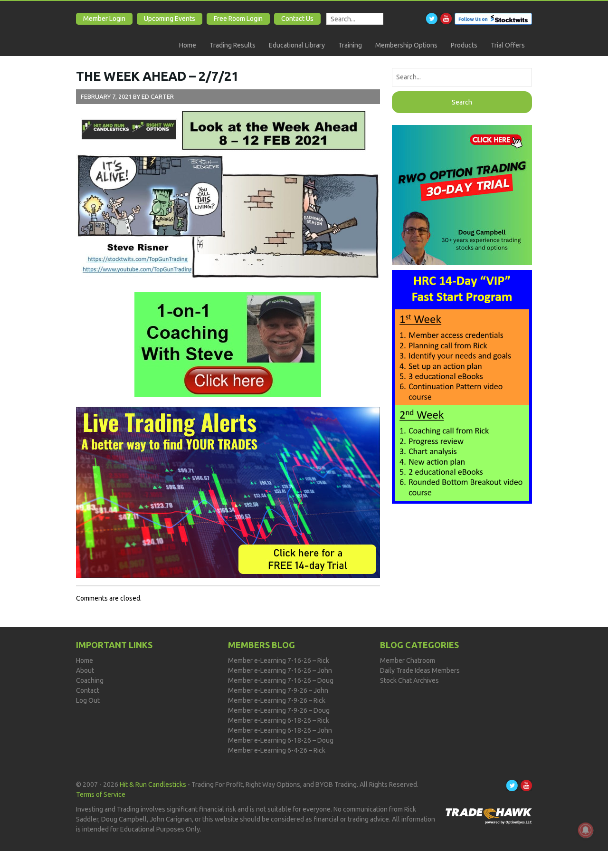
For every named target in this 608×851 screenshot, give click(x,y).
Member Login (104, 18)
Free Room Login (238, 18)
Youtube (446, 18)
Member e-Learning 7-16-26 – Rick (278, 660)
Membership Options (406, 45)
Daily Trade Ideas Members (420, 670)
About (85, 670)
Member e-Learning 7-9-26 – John (278, 690)
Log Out (88, 700)
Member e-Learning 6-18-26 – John (280, 730)
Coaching (90, 680)
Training (350, 45)
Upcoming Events (169, 18)
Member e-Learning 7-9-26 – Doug (279, 710)
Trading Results (232, 45)
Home (187, 45)
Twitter (431, 18)
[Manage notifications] (585, 830)
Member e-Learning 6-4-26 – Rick (276, 750)
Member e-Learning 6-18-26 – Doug (280, 740)
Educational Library (297, 45)
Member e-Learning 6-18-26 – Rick (278, 720)
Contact (87, 690)
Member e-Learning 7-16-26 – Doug (280, 680)
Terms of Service (100, 794)
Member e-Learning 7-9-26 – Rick (276, 700)
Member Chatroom (407, 660)
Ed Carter (158, 96)
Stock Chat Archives (409, 680)
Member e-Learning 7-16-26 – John (280, 670)
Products (464, 45)
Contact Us (297, 18)
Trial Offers (508, 45)
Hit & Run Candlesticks (153, 784)
